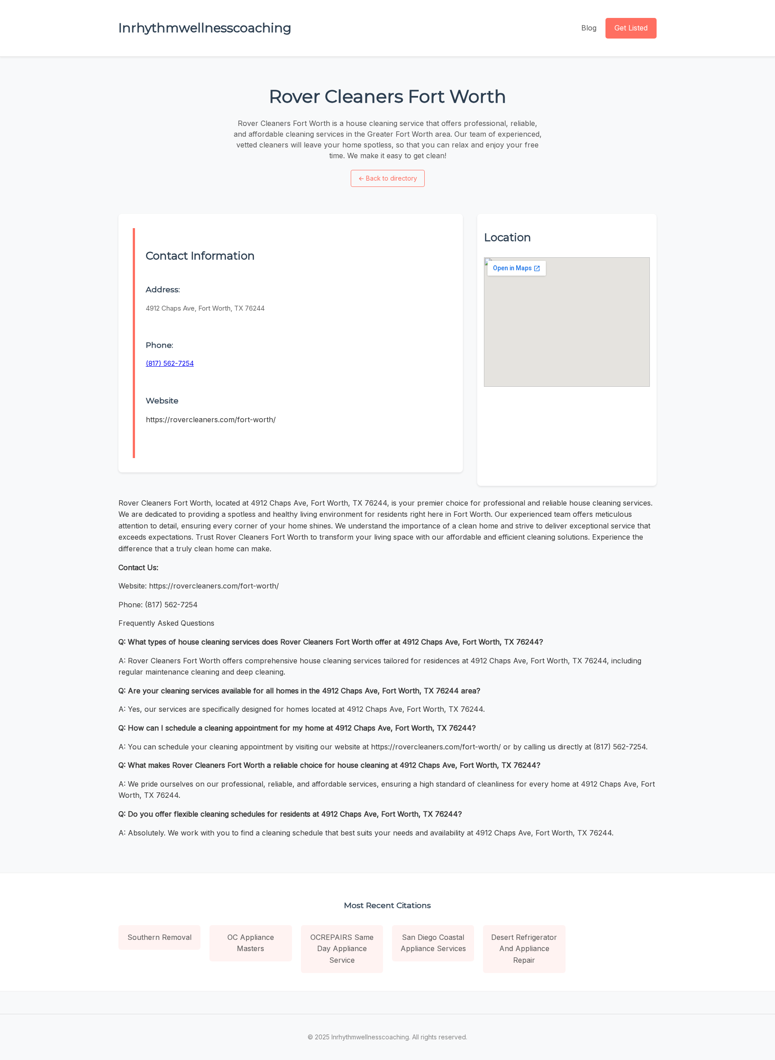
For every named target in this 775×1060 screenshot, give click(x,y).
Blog (588, 27)
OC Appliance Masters (250, 943)
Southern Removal (159, 937)
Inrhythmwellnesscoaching (205, 27)
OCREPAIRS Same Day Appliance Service (342, 949)
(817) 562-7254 (170, 363)
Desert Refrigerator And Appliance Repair (524, 949)
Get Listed (631, 27)
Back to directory (387, 178)
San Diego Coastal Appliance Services (433, 943)
